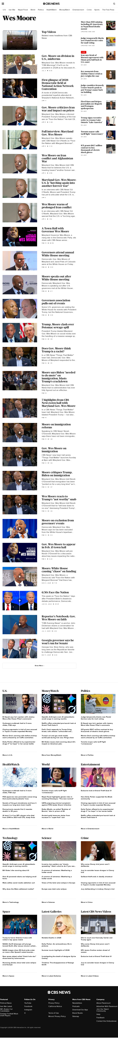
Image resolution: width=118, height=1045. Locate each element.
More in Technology (11, 902)
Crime (89, 10)
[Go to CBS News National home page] (51, 4)
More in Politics (87, 755)
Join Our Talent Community (102, 1010)
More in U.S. (8, 755)
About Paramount (103, 1003)
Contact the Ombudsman (106, 1021)
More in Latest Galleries (51, 976)
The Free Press (108, 10)
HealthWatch (51, 10)
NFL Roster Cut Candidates (6, 1010)
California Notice (55, 1006)
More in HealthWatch (11, 829)
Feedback (100, 1018)
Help (98, 1014)
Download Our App (80, 1010)
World (33, 10)
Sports (96, 10)
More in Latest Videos (90, 976)
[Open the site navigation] (18, 4)
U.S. (4, 10)
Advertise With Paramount (106, 1006)
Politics (41, 10)
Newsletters (77, 1003)
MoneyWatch (64, 10)
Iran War (12, 10)
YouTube (27, 1003)
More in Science (48, 902)
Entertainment (78, 10)
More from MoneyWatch (51, 755)
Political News (6, 1003)
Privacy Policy (53, 1003)
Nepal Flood (23, 10)
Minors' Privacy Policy (57, 1016)
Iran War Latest (6, 1006)
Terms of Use (53, 1013)
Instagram (28, 1010)
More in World (47, 829)
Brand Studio (77, 1013)
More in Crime (86, 902)
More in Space (8, 976)
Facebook (28, 1006)
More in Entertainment (90, 829)
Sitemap (75, 1016)
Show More (39, 666)
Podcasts (76, 1006)
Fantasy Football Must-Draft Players (9, 1014)
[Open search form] (114, 3)
